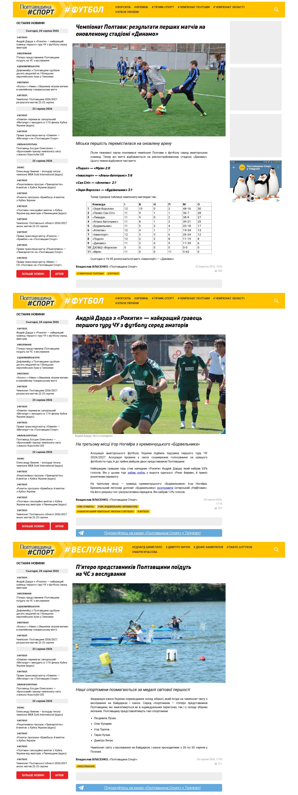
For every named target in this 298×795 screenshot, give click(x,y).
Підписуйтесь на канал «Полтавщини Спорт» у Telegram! (152, 533)
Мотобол (23, 82)
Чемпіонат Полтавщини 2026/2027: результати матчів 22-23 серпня (37, 101)
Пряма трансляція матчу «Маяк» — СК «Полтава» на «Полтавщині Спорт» (39, 263)
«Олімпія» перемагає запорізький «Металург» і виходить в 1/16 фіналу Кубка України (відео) (41, 122)
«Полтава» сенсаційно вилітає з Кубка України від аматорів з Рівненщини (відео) (41, 212)
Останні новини (30, 23)
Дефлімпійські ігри (29, 66)
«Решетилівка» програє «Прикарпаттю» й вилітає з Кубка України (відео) (39, 186)
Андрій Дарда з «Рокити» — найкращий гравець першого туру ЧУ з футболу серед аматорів (41, 44)
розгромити (165, 487)
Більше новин (33, 274)
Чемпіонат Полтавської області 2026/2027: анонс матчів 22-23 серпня (41, 225)
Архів (59, 274)
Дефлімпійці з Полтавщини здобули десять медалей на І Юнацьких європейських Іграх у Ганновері (37, 73)
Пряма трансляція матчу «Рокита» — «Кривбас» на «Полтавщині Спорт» (38, 237)
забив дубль (136, 472)
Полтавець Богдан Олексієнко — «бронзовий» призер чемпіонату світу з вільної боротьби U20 (38, 151)
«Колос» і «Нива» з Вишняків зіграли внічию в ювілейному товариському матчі (42, 88)
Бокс (21, 167)
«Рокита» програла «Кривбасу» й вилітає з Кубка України (40, 199)
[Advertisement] (256, 42)
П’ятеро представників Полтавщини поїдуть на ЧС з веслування (37, 59)
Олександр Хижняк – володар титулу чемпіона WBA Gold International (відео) (39, 173)
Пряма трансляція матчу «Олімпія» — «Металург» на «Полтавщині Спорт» (38, 137)
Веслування (25, 53)
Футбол (87, 9)
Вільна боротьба (28, 144)
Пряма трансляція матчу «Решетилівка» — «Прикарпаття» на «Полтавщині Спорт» (41, 250)
